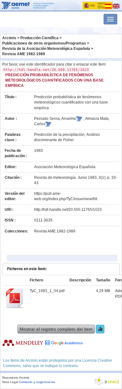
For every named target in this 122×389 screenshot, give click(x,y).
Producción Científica (39, 38)
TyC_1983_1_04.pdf (47, 291)
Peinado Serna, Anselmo (55, 118)
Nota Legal (10, 382)
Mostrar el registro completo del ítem (56, 329)
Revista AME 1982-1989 (23, 54)
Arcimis (9, 38)
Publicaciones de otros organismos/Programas (44, 43)
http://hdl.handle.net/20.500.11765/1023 (68, 209)
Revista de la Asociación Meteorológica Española (46, 48)
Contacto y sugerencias (37, 382)
